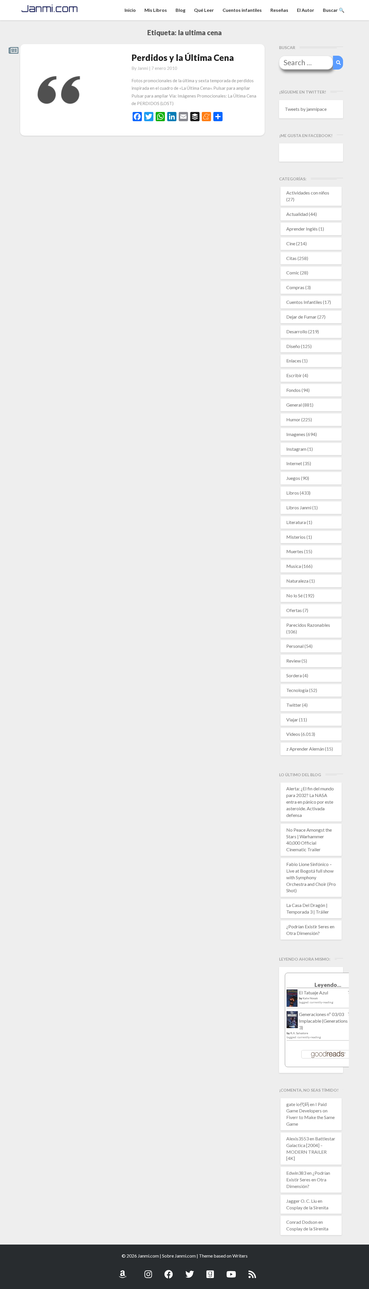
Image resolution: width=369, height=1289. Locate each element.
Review (293, 660)
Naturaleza (297, 580)
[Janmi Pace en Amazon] (122, 1271)
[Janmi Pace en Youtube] (231, 1271)
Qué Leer (204, 10)
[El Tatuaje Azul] (292, 1001)
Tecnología (297, 690)
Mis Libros (155, 10)
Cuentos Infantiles (304, 302)
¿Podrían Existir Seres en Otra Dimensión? (308, 1179)
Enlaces (293, 360)
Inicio (130, 10)
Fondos (293, 390)
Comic (292, 272)
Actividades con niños (307, 192)
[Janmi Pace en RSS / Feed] (252, 1271)
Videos (293, 734)
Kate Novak (310, 998)
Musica (293, 566)
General (294, 404)
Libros (292, 492)
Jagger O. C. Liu (301, 1201)
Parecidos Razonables (308, 625)
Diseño (293, 346)
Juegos (293, 478)
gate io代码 (297, 1104)
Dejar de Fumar (301, 316)
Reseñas (279, 10)
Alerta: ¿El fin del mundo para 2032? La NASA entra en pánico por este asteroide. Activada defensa (310, 801)
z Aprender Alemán (305, 748)
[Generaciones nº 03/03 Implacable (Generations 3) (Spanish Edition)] (292, 1021)
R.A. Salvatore (299, 1033)
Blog (180, 10)
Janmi (143, 68)
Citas (291, 258)
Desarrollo (296, 331)
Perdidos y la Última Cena (182, 57)
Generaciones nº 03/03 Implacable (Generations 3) (323, 1020)
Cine (290, 243)
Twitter (293, 705)
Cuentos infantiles (242, 10)
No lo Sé (294, 595)
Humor (293, 419)
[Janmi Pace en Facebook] (169, 1271)
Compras (295, 287)
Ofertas (294, 610)
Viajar (292, 719)
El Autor (305, 10)
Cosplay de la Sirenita (307, 1207)
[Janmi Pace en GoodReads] (210, 1271)
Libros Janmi (298, 507)
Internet (294, 463)
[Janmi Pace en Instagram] (148, 1271)
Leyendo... (328, 984)
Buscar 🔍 (333, 10)
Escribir (294, 375)
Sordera (294, 675)
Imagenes (295, 434)
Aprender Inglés (302, 228)
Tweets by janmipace (306, 109)
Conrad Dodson (301, 1222)
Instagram (296, 449)
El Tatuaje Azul (313, 992)
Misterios (296, 537)
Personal (295, 646)
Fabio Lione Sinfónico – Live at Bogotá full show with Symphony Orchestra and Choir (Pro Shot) (311, 877)
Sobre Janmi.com (179, 1255)
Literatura (296, 522)
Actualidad (297, 214)
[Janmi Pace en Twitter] (190, 1271)
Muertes (294, 551)
